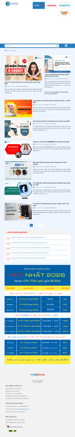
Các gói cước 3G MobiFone (14, 393)
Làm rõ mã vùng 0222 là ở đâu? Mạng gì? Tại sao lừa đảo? (56, 92)
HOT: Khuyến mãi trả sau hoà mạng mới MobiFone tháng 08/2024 (30, 247)
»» (43, 225)
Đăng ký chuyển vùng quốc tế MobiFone (18, 398)
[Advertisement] (37, 30)
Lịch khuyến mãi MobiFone (14, 388)
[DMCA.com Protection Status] (11, 431)
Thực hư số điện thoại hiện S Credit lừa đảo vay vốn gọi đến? (22, 83)
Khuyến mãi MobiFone (17, 232)
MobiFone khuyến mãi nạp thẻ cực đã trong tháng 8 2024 (28, 237)
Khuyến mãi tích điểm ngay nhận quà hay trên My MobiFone (28, 258)
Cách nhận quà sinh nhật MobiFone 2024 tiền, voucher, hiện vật (29, 253)
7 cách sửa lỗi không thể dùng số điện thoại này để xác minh (57, 75)
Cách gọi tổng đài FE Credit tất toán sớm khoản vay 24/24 (51, 121)
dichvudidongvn (21, 411)
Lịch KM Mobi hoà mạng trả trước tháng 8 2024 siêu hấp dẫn (29, 242)
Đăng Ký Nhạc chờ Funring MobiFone (17, 396)
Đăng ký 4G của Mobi (13, 391)
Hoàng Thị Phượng (14, 86)
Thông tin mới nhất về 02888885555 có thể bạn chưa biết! (51, 142)
